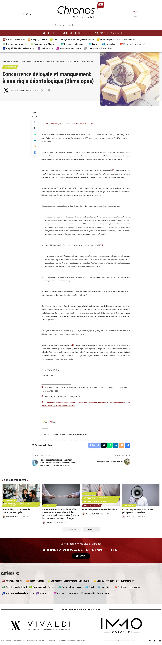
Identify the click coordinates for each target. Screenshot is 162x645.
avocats (55, 434)
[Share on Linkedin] (35, 140)
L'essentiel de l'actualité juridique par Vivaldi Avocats (81, 33)
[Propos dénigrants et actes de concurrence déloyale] (21, 495)
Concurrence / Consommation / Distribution (17, 504)
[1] (113, 170)
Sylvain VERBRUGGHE (75, 434)
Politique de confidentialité (110, 640)
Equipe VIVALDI (17, 90)
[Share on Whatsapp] (35, 134)
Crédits (133, 640)
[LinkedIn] (29, 14)
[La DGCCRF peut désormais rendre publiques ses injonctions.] (140, 495)
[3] (73, 344)
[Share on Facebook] (35, 122)
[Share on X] (35, 128)
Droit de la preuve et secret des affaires (100, 509)
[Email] (35, 146)
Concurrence (10, 67)
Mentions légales (124, 640)
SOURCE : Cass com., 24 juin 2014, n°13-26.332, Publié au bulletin (67, 124)
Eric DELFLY (50, 523)
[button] (135, 16)
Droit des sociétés (92, 505)
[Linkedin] (160, 641)
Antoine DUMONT (12, 517)
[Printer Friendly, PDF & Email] (49, 422)
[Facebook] (24, 14)
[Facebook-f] (155, 641)
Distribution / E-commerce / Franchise (100, 502)
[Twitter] (150, 641)
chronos (62, 434)
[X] (26, 14)
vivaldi (87, 434)
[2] (102, 245)
